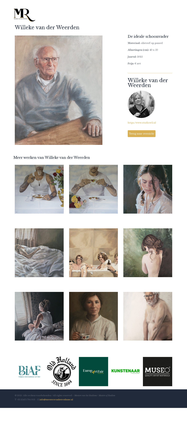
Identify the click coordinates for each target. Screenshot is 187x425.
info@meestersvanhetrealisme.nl (56, 399)
